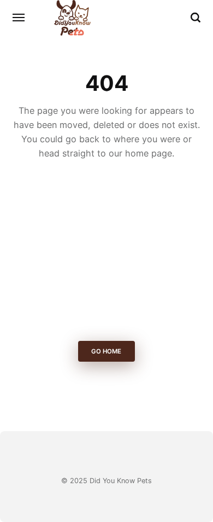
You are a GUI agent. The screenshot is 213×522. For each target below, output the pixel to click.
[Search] (195, 17)
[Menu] (19, 17)
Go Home (107, 351)
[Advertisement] (106, 253)
